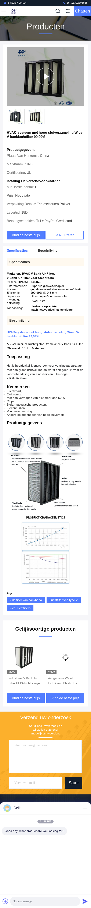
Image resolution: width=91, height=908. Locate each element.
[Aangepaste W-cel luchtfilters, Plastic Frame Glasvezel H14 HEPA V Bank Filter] (65, 657)
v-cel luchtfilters (20, 608)
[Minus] (85, 808)
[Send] (85, 901)
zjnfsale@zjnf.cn (17, 2)
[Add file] (5, 901)
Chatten (82, 11)
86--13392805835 (77, 2)
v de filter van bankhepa (26, 600)
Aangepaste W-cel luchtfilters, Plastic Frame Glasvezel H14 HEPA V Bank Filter (65, 681)
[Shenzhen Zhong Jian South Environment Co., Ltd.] (17, 11)
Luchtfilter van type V (64, 600)
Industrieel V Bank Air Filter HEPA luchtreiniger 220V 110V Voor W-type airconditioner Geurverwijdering (24, 681)
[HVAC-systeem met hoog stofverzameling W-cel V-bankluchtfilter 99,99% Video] (45, 76)
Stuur (74, 782)
